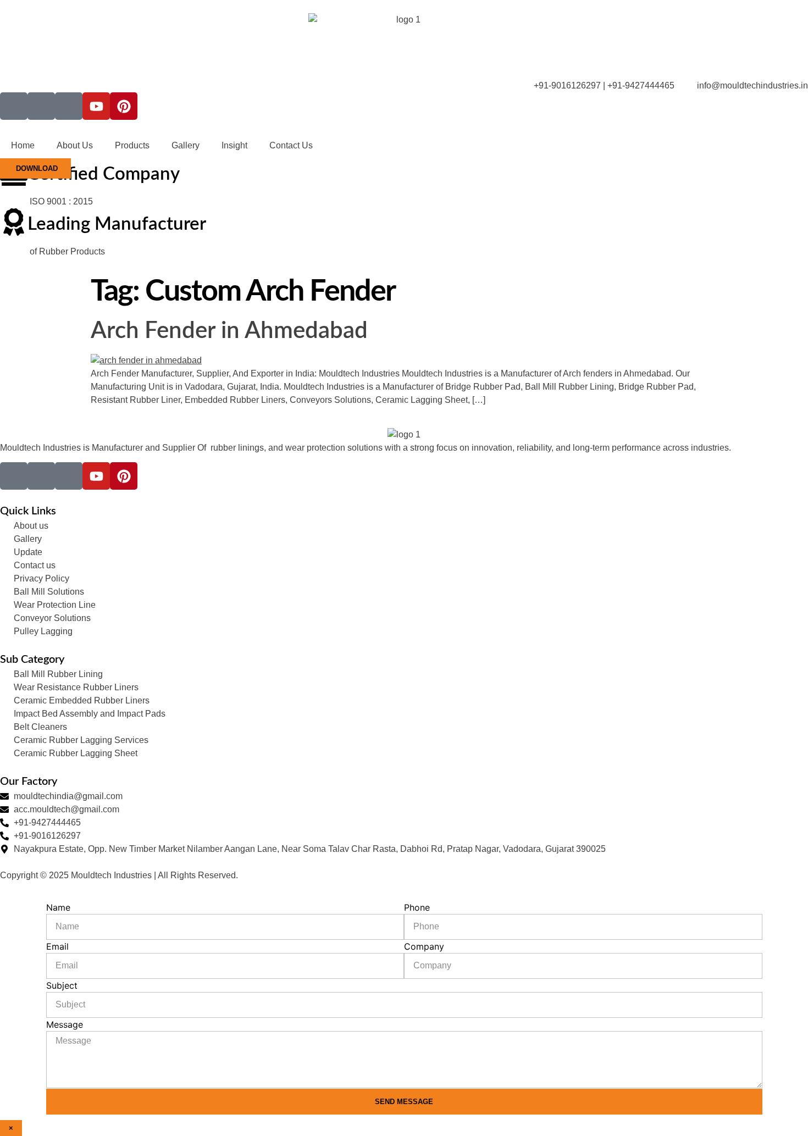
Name (58, 907)
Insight (234, 145)
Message (64, 1024)
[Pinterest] (123, 106)
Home (23, 145)
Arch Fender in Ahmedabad (229, 330)
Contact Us (291, 145)
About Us (75, 145)
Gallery (185, 145)
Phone (417, 907)
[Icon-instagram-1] (41, 106)
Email (57, 946)
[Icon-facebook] (13, 106)
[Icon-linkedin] (68, 106)
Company (424, 946)
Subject (62, 985)
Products (132, 145)
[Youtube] (96, 106)
